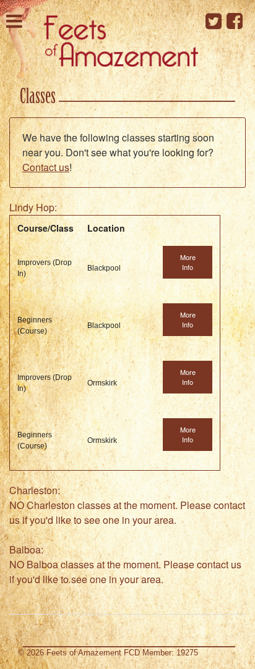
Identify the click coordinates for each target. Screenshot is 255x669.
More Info (188, 262)
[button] (14, 20)
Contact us (45, 167)
